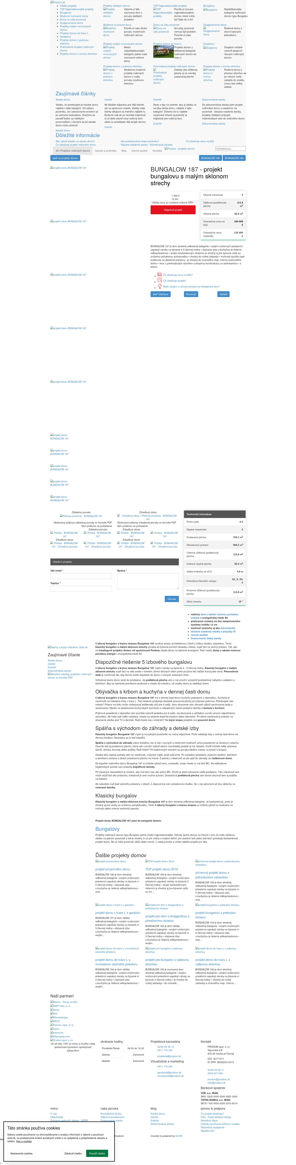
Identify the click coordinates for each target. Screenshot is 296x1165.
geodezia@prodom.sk (169, 1072)
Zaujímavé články (76, 93)
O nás (53, 1113)
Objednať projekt (173, 209)
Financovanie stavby (112, 1120)
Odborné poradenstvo (112, 1117)
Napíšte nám (208, 1130)
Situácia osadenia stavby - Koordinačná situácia (146, 144)
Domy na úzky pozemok (73, 19)
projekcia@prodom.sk (169, 1056)
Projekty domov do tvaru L (74, 33)
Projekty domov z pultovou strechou (122, 66)
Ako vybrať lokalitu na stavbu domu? (75, 141)
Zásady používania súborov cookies (220, 1124)
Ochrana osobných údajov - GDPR (69, 1120)
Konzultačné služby (111, 1113)
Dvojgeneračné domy (71, 23)
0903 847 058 (215, 1073)
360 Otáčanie (160, 294)
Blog (124, 150)
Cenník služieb (139, 150)
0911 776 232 (164, 1050)
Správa (122, 570)
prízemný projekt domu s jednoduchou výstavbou (212, 874)
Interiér (108, 99)
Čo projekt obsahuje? (212, 1113)
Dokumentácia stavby (213, 99)
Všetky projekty (68, 5)
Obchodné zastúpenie (213, 1127)
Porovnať (191, 294)
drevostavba (228, 628)
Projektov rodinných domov (73, 150)
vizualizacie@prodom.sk (170, 1076)
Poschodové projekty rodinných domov (174, 66)
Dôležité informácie (78, 135)
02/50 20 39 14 (165, 1046)
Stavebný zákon (209, 1120)
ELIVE (179, 1136)
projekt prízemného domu (112, 869)
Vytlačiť (223, 294)
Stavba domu (63, 99)
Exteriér (157, 99)
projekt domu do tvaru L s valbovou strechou (212, 961)
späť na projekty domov (65, 158)
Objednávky (56, 1117)
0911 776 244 (164, 1066)
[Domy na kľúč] (63, 1001)
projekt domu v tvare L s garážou (117, 912)
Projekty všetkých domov (116, 5)
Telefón (55, 583)
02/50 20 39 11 (216, 1070)
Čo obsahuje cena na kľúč (200, 141)
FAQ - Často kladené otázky (216, 1117)
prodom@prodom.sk (219, 1079)
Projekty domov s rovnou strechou (78, 53)
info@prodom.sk (216, 1082)
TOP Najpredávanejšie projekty (77, 9)
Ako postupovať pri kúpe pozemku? (140, 141)
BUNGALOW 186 (210, 158)
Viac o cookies (24, 1141)
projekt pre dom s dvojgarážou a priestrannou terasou (167, 918)
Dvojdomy (65, 36)
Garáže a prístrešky (105, 150)
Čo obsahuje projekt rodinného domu (76, 144)
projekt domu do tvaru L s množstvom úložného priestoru (116, 961)
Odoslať (172, 599)
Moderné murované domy (74, 16)
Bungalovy (65, 12)
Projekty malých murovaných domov (123, 43)
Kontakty (157, 150)
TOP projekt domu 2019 (161, 869)
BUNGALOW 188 (234, 158)
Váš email (56, 570)
